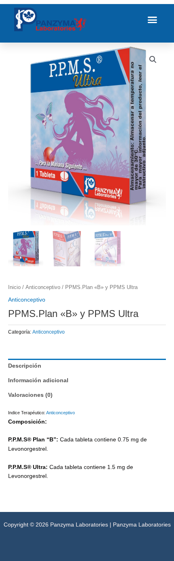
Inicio (14, 287)
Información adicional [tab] (38, 380)
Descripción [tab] (24, 366)
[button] (152, 19)
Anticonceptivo (42, 287)
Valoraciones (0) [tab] (30, 395)
